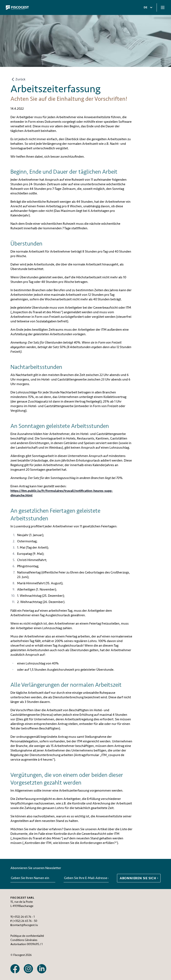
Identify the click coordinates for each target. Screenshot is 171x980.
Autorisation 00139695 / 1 (26, 944)
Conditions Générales (23, 940)
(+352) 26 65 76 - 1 (23, 917)
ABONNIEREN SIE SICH (138, 878)
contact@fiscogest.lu (25, 925)
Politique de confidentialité (27, 936)
